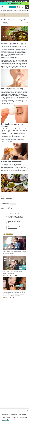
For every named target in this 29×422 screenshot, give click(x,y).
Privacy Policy (6, 420)
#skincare (12, 204)
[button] (27, 7)
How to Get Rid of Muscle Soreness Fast (14, 222)
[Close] (27, 410)
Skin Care (8, 15)
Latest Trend (22, 15)
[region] (14, 415)
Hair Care (15, 15)
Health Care (5, 275)
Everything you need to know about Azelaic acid (15, 227)
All (2, 15)
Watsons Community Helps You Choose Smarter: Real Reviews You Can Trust (15, 217)
